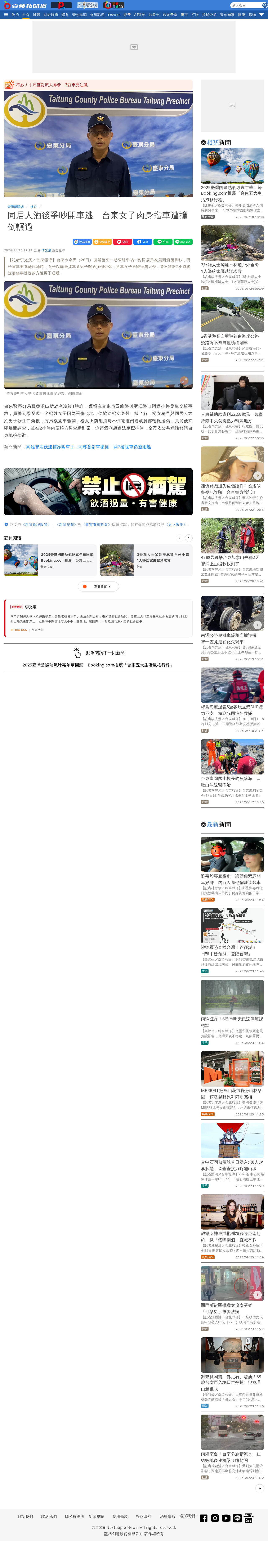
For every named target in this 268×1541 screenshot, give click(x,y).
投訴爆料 (144, 1516)
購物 (252, 14)
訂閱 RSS (21, 630)
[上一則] (179, 538)
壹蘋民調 (79, 14)
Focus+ (114, 14)
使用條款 (120, 1516)
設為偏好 (81, 241)
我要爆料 (121, 241)
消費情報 (167, 1516)
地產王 (154, 14)
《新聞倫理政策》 (36, 524)
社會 (26, 14)
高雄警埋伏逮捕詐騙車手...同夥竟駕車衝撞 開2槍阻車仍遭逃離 (88, 447)
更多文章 (37, 630)
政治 (15, 14)
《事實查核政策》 (97, 524)
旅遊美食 (170, 14)
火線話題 (97, 14)
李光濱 (46, 250)
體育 (65, 14)
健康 (241, 14)
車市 (184, 14)
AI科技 (139, 14)
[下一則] (189, 538)
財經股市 (51, 14)
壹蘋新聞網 (16, 207)
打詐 (195, 14)
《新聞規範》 (66, 524)
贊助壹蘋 (101, 241)
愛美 (127, 14)
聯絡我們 (49, 1516)
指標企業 (209, 14)
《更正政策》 (176, 524)
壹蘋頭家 (227, 14)
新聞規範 (96, 1516)
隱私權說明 (73, 1516)
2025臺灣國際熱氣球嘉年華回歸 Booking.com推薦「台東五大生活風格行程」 (233, 193)
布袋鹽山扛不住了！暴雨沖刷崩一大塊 (50, 84)
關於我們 (25, 1516)
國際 (36, 14)
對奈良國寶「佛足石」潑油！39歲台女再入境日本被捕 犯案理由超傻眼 (231, 1383)
